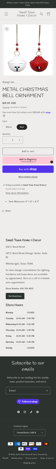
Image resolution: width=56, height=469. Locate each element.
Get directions (15, 296)
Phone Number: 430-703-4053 (19, 288)
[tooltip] (51, 162)
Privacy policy (31, 458)
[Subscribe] (46, 390)
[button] (6, 13)
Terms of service (47, 458)
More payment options (28, 177)
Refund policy (16, 458)
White (10, 128)
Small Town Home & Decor (26, 454)
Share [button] (8, 210)
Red (22, 127)
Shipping (5, 107)
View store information (17, 193)
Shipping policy (29, 463)
